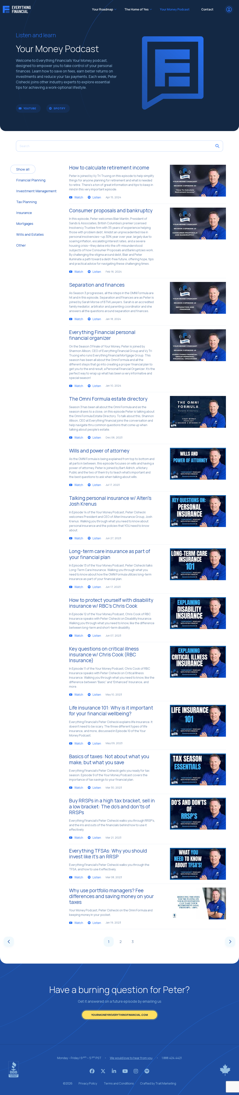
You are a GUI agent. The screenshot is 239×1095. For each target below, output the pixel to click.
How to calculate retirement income (109, 167)
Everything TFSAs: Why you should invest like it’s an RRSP (108, 853)
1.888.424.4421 (172, 1058)
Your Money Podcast (175, 9)
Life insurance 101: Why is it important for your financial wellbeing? (111, 710)
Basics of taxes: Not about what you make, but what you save (109, 759)
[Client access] (229, 9)
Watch (78, 197)
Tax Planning (26, 202)
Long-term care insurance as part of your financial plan (109, 554)
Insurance (24, 212)
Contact (207, 9)
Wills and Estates (30, 234)
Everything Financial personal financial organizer (102, 335)
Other (21, 245)
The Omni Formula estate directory (108, 398)
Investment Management (36, 191)
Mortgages (24, 223)
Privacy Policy (88, 1083)
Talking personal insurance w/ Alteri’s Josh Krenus (110, 501)
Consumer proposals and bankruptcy (111, 210)
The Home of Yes (136, 9)
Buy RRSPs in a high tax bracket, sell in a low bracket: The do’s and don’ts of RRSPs (112, 806)
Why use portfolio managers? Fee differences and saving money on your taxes (111, 896)
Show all (23, 169)
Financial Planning (30, 180)
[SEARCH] (217, 146)
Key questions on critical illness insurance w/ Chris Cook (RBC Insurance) (104, 654)
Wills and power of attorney (99, 450)
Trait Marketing (165, 1083)
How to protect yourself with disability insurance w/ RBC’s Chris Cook (111, 603)
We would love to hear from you (131, 1058)
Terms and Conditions (119, 1083)
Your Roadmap (102, 9)
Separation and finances (97, 284)
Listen (97, 197)
